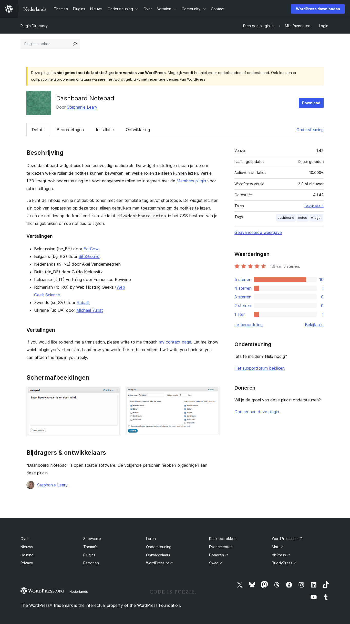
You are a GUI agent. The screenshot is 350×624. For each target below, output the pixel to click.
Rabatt (83, 302)
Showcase (92, 538)
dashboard (285, 218)
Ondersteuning (310, 129)
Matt (278, 547)
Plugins (89, 555)
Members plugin (191, 180)
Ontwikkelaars (158, 555)
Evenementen (221, 547)
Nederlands (78, 591)
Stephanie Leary (82, 107)
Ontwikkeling (138, 129)
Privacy (26, 563)
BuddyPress (284, 563)
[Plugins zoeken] (75, 44)
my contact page (175, 342)
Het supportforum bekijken (259, 368)
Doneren (218, 555)
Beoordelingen (70, 129)
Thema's (90, 547)
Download (311, 103)
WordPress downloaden (318, 9)
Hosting (27, 555)
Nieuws (26, 547)
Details (38, 129)
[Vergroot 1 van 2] (114, 393)
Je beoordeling (248, 324)
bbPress (281, 555)
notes (302, 218)
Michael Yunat (89, 310)
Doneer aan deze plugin (256, 411)
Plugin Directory (34, 26)
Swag (216, 563)
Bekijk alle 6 (314, 206)
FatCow (91, 248)
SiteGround (89, 256)
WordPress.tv (159, 563)
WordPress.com (287, 538)
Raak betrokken (222, 538)
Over (24, 538)
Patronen (91, 563)
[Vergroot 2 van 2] (212, 393)
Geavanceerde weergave (258, 232)
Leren (151, 538)
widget (316, 218)
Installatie (105, 129)
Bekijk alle (314, 324)
